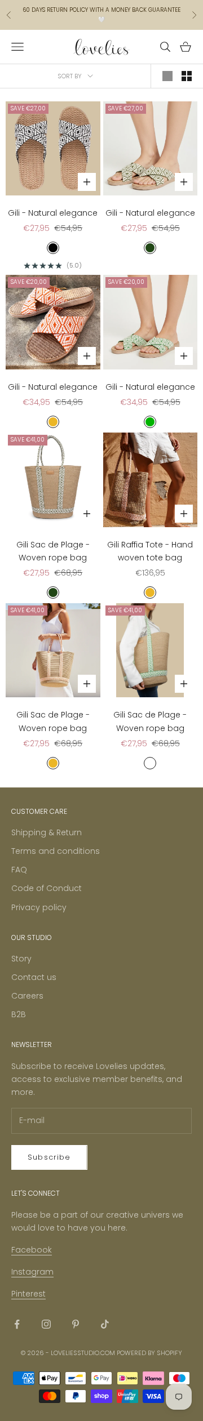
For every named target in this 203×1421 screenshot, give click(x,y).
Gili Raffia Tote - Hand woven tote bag (150, 551)
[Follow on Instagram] (46, 1324)
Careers (27, 995)
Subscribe (49, 1157)
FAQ (19, 869)
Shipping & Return (46, 832)
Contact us (33, 977)
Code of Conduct (46, 888)
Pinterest (28, 1293)
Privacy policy (39, 907)
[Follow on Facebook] (17, 1324)
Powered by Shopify (149, 1352)
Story (21, 958)
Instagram (32, 1271)
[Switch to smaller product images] (187, 76)
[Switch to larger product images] (167, 76)
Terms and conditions (55, 851)
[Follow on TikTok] (105, 1324)
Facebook (31, 1249)
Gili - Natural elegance (53, 213)
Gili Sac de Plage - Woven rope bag (53, 551)
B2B (18, 1014)
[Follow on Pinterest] (75, 1324)
